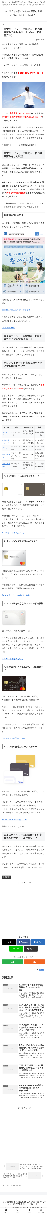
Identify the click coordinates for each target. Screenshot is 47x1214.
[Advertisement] (23, 908)
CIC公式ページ (8, 328)
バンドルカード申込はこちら (14, 819)
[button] (31, 949)
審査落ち (7, 877)
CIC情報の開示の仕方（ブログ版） (17, 310)
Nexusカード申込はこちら (13, 738)
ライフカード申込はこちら (13, 533)
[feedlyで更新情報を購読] (12, 961)
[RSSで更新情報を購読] (34, 961)
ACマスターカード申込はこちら (16, 595)
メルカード (6, 448)
